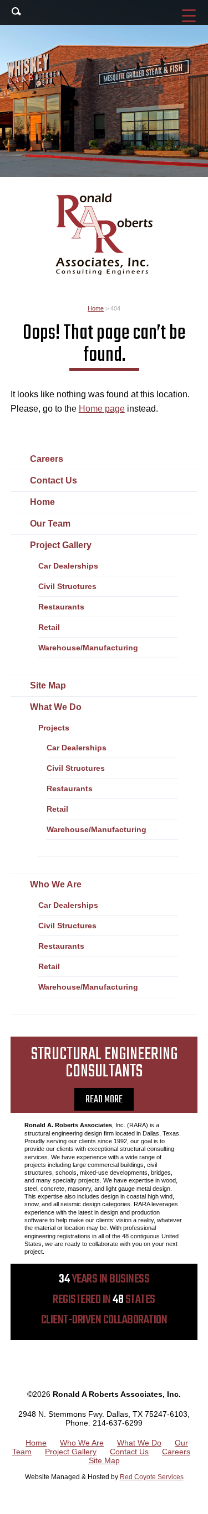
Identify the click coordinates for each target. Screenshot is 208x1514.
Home (42, 502)
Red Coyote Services (152, 1477)
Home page (102, 408)
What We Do (56, 707)
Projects (53, 727)
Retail (49, 627)
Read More (104, 1100)
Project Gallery (61, 545)
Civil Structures (67, 586)
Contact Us (53, 480)
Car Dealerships (68, 565)
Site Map (48, 685)
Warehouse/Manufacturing (88, 647)
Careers (46, 459)
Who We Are (56, 884)
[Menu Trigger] (189, 15)
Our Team (50, 523)
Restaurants (61, 606)
